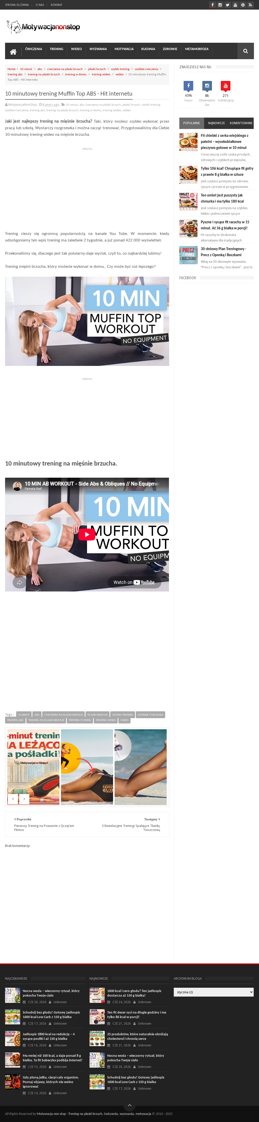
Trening (56, 49)
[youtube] (235, 5)
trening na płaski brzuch (44, 74)
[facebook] (212, 5)
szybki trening (120, 69)
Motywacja (124, 49)
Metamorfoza (196, 49)
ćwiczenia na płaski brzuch (65, 69)
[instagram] (220, 5)
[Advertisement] (87, 187)
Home (11, 69)
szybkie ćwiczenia (146, 69)
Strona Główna (17, 5)
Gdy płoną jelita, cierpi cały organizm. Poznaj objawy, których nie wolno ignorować (51, 1082)
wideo (120, 74)
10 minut (26, 69)
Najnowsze (216, 123)
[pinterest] (243, 5)
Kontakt (56, 5)
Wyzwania (98, 49)
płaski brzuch (97, 69)
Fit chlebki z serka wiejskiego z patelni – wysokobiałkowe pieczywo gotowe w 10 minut (224, 142)
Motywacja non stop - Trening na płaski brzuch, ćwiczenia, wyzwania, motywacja (94, 1114)
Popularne (191, 123)
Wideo (76, 49)
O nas (40, 5)
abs (39, 69)
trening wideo (101, 74)
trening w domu (76, 74)
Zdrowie (170, 49)
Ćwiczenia (33, 49)
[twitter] (227, 5)
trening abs (15, 74)
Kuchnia (148, 49)
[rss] (250, 5)
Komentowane (241, 123)
